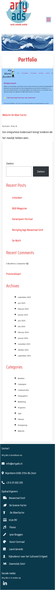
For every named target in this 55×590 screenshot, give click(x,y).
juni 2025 (21, 303)
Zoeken (10, 163)
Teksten (21, 419)
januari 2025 (23, 314)
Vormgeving (22, 425)
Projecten (21, 407)
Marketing (22, 401)
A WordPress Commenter (15, 263)
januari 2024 (23, 338)
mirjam (7, 126)
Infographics (23, 395)
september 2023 (24, 355)
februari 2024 (23, 332)
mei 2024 (21, 326)
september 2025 (24, 297)
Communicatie (23, 390)
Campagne (22, 384)
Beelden (21, 378)
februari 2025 (23, 308)
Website (21, 431)
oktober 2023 (23, 349)
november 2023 (24, 344)
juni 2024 (21, 320)
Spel (19, 413)
